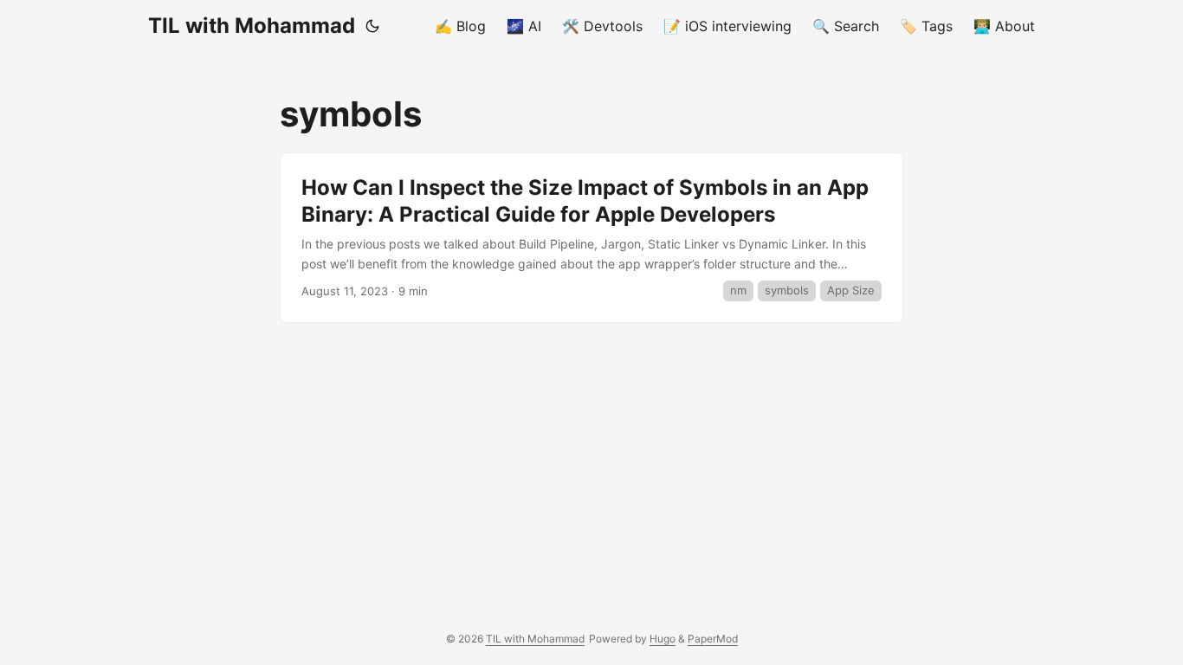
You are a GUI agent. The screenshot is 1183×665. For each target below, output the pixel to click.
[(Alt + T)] (372, 26)
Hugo (663, 638)
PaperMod (713, 638)
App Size (851, 290)
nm (738, 290)
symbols (787, 290)
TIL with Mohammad (251, 25)
